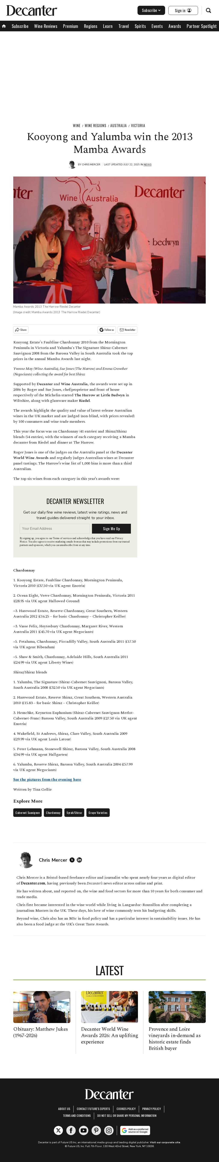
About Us (64, 1108)
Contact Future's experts (93, 1108)
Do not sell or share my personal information (126, 1115)
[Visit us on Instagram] (109, 1130)
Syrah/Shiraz (74, 812)
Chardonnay (53, 812)
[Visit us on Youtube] (83, 1130)
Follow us (109, 329)
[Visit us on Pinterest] (96, 1130)
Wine (76, 125)
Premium (70, 26)
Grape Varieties (98, 812)
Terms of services (62, 538)
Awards (175, 26)
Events (157, 26)
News (147, 164)
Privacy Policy (151, 1108)
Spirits (140, 26)
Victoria (138, 125)
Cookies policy (126, 1108)
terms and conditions (77, 1115)
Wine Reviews (45, 26)
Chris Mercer (91, 164)
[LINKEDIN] (80, 860)
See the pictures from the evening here (47, 780)
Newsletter (130, 329)
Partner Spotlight (202, 26)
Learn (108, 26)
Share (23, 329)
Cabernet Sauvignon (27, 812)
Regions (91, 26)
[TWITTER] (73, 860)
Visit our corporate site (165, 1142)
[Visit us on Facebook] (71, 1130)
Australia (118, 125)
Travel (123, 26)
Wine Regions (95, 125)
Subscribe (149, 10)
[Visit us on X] (58, 1130)
